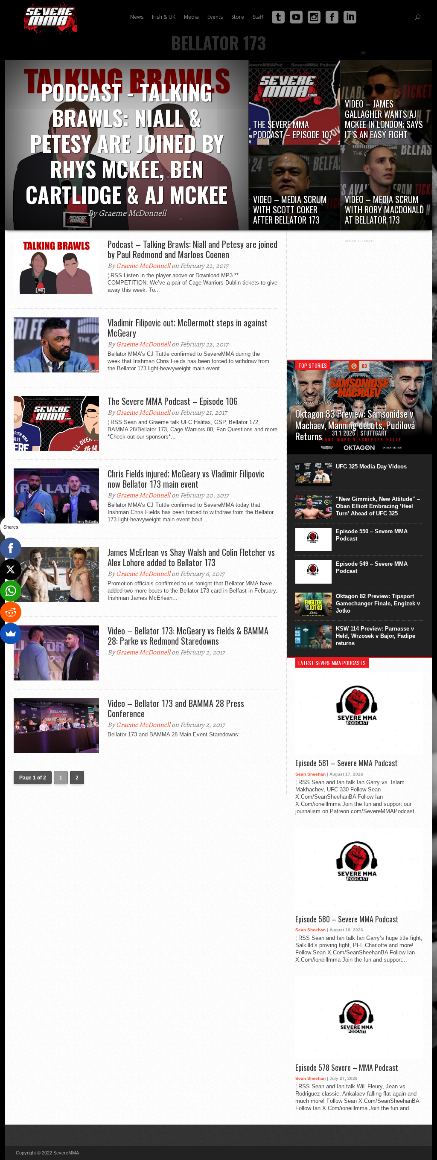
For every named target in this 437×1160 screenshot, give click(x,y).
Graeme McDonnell (143, 265)
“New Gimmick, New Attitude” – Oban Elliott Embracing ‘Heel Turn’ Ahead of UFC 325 (378, 506)
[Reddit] (10, 612)
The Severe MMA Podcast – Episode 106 (173, 401)
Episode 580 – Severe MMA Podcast (347, 919)
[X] (10, 569)
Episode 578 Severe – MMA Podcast (346, 1068)
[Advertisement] (359, 296)
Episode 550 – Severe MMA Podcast (372, 535)
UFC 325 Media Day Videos (371, 466)
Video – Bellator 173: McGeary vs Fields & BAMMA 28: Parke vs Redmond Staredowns (188, 635)
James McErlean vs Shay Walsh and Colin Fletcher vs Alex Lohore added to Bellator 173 (191, 557)
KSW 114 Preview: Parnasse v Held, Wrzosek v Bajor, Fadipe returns (375, 635)
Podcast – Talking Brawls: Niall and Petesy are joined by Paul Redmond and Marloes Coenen (192, 249)
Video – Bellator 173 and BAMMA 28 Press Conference (176, 708)
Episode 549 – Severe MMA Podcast (372, 567)
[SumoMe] (10, 633)
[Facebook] (10, 548)
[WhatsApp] (10, 591)
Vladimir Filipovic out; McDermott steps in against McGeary (188, 327)
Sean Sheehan (310, 774)
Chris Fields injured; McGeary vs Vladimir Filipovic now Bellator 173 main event (186, 478)
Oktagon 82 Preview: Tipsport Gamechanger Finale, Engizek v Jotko (378, 603)
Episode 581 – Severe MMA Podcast (346, 763)
